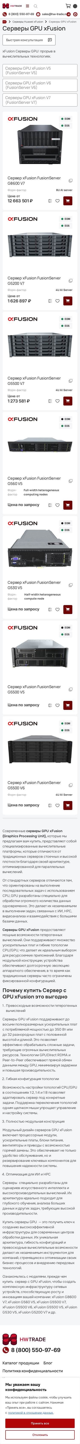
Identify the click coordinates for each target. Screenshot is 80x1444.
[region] (40, 1411)
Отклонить (40, 1435)
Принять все (40, 1423)
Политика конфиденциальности (33, 1370)
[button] (67, 200)
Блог (48, 1362)
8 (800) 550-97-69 (36, 1350)
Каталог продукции (21, 1362)
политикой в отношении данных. (31, 1413)
